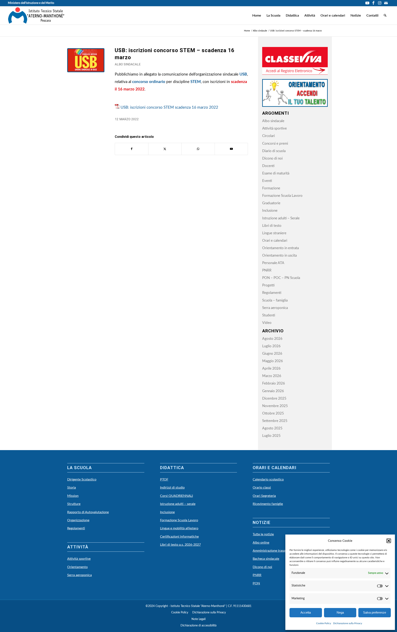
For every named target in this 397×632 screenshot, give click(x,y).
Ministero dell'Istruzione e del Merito (31, 3)
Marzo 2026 (271, 376)
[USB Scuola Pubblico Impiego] (85, 66)
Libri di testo (271, 225)
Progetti (268, 285)
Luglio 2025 (271, 435)
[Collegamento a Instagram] (380, 3)
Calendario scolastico (268, 479)
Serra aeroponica (275, 308)
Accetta (305, 612)
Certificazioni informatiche (179, 536)
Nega (340, 612)
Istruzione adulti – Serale (281, 218)
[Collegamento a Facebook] (374, 3)
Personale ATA (273, 263)
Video (266, 322)
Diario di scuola (274, 151)
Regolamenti (271, 292)
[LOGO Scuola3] (36, 15)
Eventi (267, 181)
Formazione (271, 188)
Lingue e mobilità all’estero (179, 528)
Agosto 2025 (272, 428)
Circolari (268, 136)
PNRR (266, 270)
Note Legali (198, 619)
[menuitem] (257, 15)
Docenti (268, 166)
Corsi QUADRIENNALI (176, 495)
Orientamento (77, 567)
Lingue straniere (274, 233)
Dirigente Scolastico (81, 479)
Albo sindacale (128, 64)
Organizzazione (78, 520)
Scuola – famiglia (275, 300)
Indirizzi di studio (172, 487)
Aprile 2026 (271, 368)
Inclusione (269, 210)
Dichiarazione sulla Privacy (347, 623)
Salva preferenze (374, 612)
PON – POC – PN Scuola (281, 278)
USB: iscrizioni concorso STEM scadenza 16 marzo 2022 (169, 107)
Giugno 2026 (272, 353)
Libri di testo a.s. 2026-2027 (180, 544)
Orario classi (262, 487)
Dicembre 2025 (274, 398)
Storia (71, 487)
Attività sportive (274, 128)
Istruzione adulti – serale (177, 504)
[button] (389, 541)
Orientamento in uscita (279, 255)
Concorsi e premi (275, 143)
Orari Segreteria (264, 495)
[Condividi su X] (165, 149)
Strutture (73, 504)
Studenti (268, 315)
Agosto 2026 (272, 338)
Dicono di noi (272, 158)
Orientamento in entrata (280, 248)
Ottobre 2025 (273, 413)
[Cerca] (385, 15)
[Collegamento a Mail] (386, 3)
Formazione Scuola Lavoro (282, 195)
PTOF (164, 479)
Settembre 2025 (274, 421)
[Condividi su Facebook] (131, 149)
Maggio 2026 (272, 361)
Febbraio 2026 (273, 383)
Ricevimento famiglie (268, 504)
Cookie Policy (323, 623)
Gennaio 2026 (273, 391)
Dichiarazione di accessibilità (198, 625)
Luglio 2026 (271, 346)
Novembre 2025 (275, 406)
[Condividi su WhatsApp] (198, 149)
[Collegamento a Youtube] (367, 3)
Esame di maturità (275, 173)
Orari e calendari (274, 240)
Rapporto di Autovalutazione (88, 512)
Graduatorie (271, 203)
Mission (73, 495)
